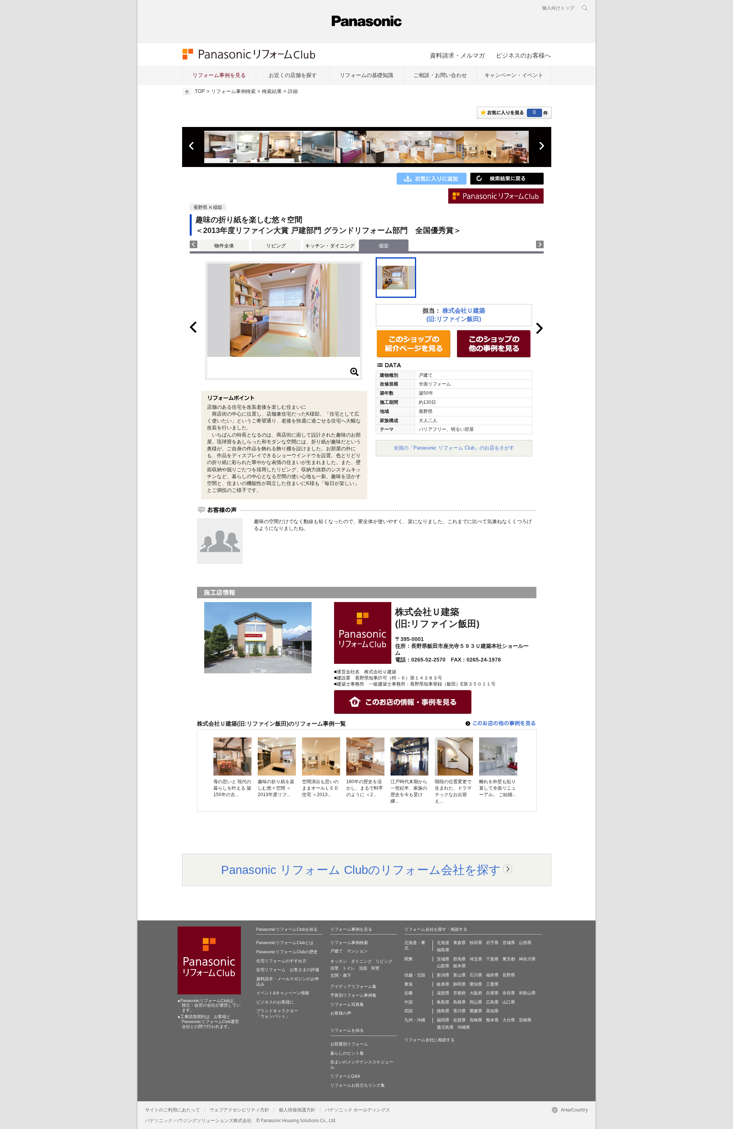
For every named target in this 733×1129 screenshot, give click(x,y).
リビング (276, 246)
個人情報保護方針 (297, 1110)
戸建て (336, 951)
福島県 (443, 950)
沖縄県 (463, 1027)
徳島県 (443, 1011)
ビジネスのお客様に (275, 1002)
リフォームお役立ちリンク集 (357, 1085)
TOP (200, 91)
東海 (408, 984)
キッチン (338, 961)
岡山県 (476, 1002)
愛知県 (476, 984)
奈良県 (508, 993)
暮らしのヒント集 (347, 1053)
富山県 (459, 975)
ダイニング (361, 961)
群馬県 (459, 959)
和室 (375, 968)
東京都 (508, 959)
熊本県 (492, 1020)
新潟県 (443, 975)
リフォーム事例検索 (233, 91)
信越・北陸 (414, 975)
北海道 (443, 942)
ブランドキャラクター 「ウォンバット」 (277, 1013)
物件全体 (224, 246)
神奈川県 (527, 959)
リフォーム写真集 (347, 1004)
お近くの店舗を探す (293, 75)
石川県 (476, 975)
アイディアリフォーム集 (353, 986)
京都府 (459, 993)
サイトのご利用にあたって (172, 1110)
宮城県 (508, 942)
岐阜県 (443, 984)
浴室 (334, 968)
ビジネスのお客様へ (523, 55)
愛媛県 (476, 1011)
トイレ (348, 968)
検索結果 (272, 91)
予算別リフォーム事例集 (353, 995)
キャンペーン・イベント (513, 75)
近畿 (408, 993)
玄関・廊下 (340, 975)
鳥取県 (443, 1002)
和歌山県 (527, 993)
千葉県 (492, 959)
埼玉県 (476, 959)
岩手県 (492, 942)
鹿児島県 (445, 1027)
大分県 (508, 1020)
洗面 (363, 968)
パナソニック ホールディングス (357, 1110)
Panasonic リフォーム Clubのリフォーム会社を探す (361, 869)
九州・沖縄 (414, 1020)
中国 (408, 1002)
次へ (541, 146)
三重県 (492, 984)
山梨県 (443, 966)
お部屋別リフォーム (349, 1044)
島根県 (459, 1002)
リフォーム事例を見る (219, 75)
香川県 (459, 1011)
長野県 (508, 975)
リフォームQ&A (345, 1076)
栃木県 (459, 966)
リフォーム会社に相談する (429, 1039)
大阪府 (476, 993)
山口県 (508, 1002)
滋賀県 (443, 993)
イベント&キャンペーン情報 (282, 993)
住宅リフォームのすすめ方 (281, 961)
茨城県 (443, 959)
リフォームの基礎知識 (366, 75)
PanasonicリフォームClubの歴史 (287, 951)
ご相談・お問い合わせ (440, 75)
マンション (357, 951)
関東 (408, 959)
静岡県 (459, 984)
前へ (192, 146)
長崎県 (476, 1020)
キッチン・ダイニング (330, 246)
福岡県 (443, 1020)
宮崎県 (525, 1020)
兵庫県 (492, 993)
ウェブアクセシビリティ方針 (239, 1110)
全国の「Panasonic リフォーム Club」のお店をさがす (454, 448)
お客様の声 (340, 1013)
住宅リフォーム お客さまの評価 (287, 969)
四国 (408, 1011)
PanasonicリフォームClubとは (284, 942)
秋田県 (476, 942)
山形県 (525, 942)
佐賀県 (459, 1020)
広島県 (492, 1002)
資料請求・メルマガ (457, 55)
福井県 (492, 975)
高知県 (492, 1011)
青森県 (459, 942)
